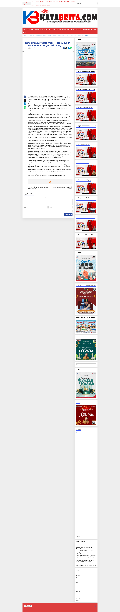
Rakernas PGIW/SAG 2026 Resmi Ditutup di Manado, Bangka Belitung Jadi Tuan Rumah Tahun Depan (85, 552)
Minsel (77, 580)
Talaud (77, 593)
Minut (77, 577)
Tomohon (25, 48)
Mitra (77, 582)
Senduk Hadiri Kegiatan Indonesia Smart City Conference (62, 187)
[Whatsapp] (71, 48)
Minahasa (78, 575)
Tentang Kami (50, 610)
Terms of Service (41, 610)
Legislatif (78, 598)
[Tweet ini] (66, 48)
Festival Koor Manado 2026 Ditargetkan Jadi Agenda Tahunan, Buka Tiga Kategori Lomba (86, 564)
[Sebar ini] (64, 48)
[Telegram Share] (69, 48)
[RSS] (50, 182)
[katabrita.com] (60, 17)
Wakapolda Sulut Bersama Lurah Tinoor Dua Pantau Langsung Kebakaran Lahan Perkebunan (86, 547)
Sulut (77, 584)
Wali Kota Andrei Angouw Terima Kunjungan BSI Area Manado (38, 187)
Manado (77, 570)
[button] (96, 3)
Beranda (78, 573)
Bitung (77, 600)
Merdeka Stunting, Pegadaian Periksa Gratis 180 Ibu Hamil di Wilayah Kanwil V (85, 561)
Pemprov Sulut (79, 596)
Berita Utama (79, 591)
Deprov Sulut (78, 589)
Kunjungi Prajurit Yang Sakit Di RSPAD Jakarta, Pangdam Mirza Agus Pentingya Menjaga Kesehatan (86, 557)
